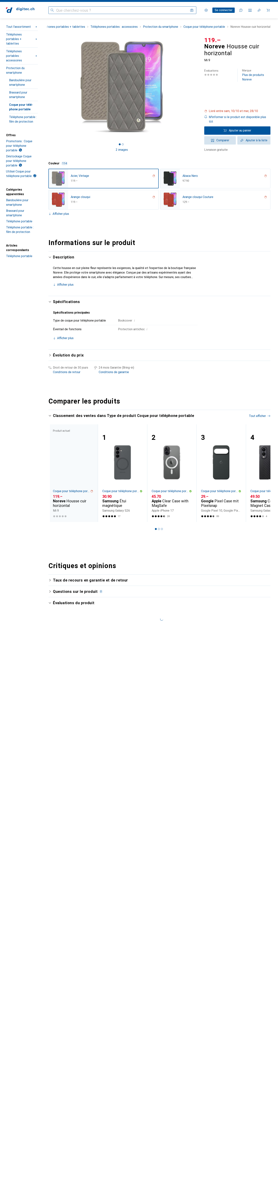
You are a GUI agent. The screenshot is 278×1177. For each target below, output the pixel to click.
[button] (237, 111)
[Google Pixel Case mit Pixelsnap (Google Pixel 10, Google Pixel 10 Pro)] (221, 473)
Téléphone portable (19, 221)
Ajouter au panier (240, 130)
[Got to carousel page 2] (123, 144)
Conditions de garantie (114, 372)
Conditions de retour (66, 372)
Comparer (222, 140)
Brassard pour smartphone (18, 95)
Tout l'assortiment (18, 27)
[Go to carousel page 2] (159, 529)
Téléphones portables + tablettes (14, 39)
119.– (212, 40)
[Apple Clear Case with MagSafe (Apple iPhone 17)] (171, 473)
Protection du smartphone (15, 70)
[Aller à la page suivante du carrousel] (263, 473)
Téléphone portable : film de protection (23, 119)
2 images (122, 150)
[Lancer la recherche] (52, 10)
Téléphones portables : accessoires (14, 55)
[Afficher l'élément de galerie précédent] (47, 87)
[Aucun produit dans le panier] (268, 10)
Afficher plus (61, 214)
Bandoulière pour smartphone (20, 82)
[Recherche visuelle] (191, 10)
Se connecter (223, 10)
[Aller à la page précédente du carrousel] (55, 473)
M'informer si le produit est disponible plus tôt (237, 119)
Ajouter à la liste (256, 140)
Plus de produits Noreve (253, 75)
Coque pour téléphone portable (21, 107)
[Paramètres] (206, 10)
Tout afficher (257, 416)
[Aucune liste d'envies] (259, 10)
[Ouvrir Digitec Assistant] (241, 10)
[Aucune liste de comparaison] (250, 10)
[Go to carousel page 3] (162, 529)
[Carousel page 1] (120, 144)
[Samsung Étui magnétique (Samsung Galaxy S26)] (122, 473)
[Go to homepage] (20, 10)
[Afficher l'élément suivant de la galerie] (196, 87)
